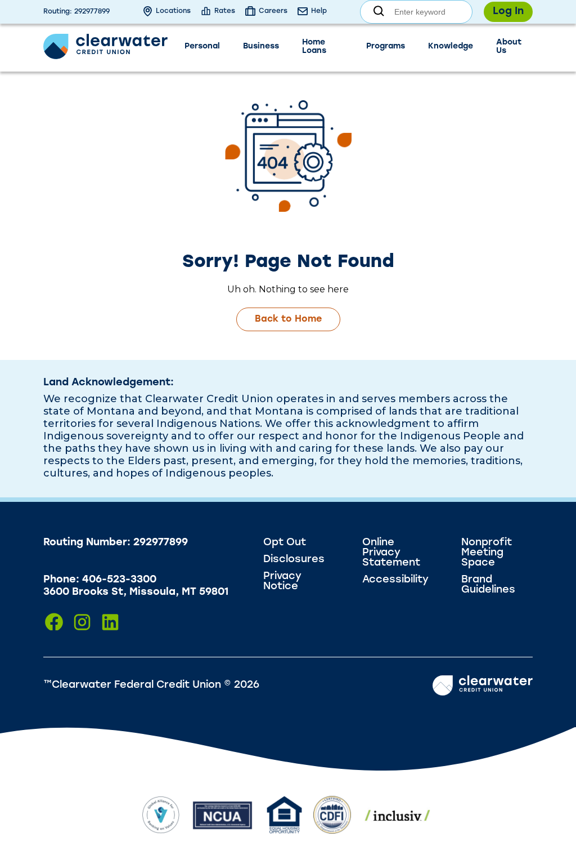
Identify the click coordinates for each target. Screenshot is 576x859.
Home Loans (314, 46)
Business (261, 46)
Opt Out (284, 543)
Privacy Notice (282, 582)
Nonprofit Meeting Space (486, 553)
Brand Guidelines (488, 585)
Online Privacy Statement (391, 553)
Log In (508, 12)
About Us (508, 46)
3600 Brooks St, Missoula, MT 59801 (135, 592)
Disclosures (294, 560)
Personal (202, 46)
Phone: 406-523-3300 (99, 580)
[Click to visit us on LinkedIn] (110, 622)
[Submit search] (379, 12)
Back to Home (288, 319)
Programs (385, 46)
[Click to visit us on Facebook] (54, 622)
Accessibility (395, 580)
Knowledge (450, 46)
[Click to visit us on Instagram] (82, 622)
